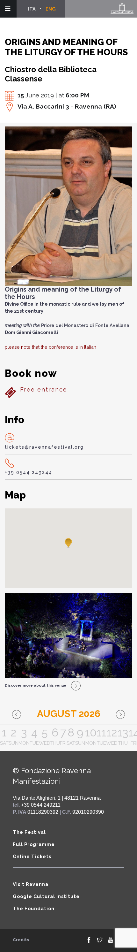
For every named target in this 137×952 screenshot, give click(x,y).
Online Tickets (32, 856)
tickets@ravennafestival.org (44, 447)
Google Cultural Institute (46, 896)
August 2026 (68, 713)
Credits (21, 939)
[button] (68, 543)
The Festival (29, 832)
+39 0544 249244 (28, 472)
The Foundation (33, 908)
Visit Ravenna (30, 884)
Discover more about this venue (35, 685)
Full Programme (34, 844)
